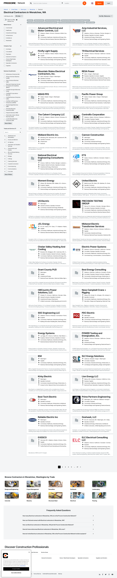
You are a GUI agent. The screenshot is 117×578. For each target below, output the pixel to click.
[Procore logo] (10, 3)
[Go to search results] (20, 132)
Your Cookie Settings (16, 572)
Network (21, 3)
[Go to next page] (80, 467)
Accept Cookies (16, 568)
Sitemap (60, 573)
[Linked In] (99, 574)
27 (77, 467)
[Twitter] (105, 574)
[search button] (84, 3)
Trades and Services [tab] (33, 552)
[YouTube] (112, 574)
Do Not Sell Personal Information (50, 573)
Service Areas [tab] (44, 552)
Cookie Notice (23, 565)
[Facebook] (102, 574)
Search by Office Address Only (11, 20)
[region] (16, 563)
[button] (4, 28)
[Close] (29, 552)
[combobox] (73, 3)
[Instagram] (109, 574)
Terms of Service (37, 573)
